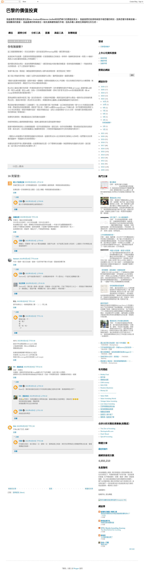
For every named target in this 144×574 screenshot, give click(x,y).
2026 (103, 86)
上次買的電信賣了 (106, 537)
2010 (103, 167)
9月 (104, 108)
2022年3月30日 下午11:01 (33, 367)
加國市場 (103, 63)
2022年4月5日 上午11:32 (34, 410)
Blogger (76, 568)
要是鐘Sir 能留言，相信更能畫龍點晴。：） (115, 361)
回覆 (14, 193)
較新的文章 (12, 489)
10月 (105, 104)
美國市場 (103, 61)
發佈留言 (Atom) (19, 492)
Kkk (14, 426)
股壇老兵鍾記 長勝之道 (109, 512)
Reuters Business (106, 388)
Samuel (16, 259)
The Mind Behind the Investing (111, 530)
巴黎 (20, 201)
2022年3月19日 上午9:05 (34, 273)
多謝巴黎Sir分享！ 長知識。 (110, 356)
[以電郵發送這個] (14, 166)
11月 (104, 101)
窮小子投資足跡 (18, 182)
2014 (103, 155)
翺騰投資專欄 (105, 412)
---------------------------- (108, 393)
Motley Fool (104, 374)
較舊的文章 (89, 489)
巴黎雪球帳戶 (105, 46)
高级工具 (58, 33)
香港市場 (103, 58)
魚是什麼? (104, 544)
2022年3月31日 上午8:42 (38, 396)
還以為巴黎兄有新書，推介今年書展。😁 (114, 343)
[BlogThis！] (16, 166)
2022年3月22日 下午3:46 (26, 341)
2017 (103, 145)
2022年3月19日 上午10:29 (35, 283)
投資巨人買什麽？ (106, 414)
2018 (103, 142)
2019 (103, 139)
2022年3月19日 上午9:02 (34, 241)
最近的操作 (104, 303)
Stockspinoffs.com (106, 431)
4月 (104, 117)
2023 (103, 96)
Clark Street (104, 434)
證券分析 (22, 33)
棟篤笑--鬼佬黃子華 (107, 417)
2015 (103, 151)
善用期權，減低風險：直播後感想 (113, 270)
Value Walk (104, 396)
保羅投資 (16, 217)
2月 (104, 126)
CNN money (104, 382)
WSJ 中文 (103, 385)
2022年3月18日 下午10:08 (28, 259)
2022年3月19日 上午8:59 (34, 201)
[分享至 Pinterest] (22, 166)
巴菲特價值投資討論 (107, 406)
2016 (103, 148)
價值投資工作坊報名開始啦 (119, 321)
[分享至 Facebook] (20, 166)
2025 (103, 90)
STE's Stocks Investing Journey (113, 528)
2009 (103, 170)
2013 (103, 158)
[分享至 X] (18, 166)
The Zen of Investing (107, 428)
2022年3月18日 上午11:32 (34, 182)
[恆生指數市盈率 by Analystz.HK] (112, 500)
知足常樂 (22, 283)
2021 (103, 133)
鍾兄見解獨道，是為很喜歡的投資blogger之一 (116, 352)
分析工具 (35, 33)
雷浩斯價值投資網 (106, 409)
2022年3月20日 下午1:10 (26, 301)
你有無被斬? (106, 122)
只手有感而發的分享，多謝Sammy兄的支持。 (116, 347)
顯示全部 (131, 549)
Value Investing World (108, 398)
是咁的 (103, 535)
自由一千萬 (105, 542)
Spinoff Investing (106, 437)
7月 (104, 111)
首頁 (50, 489)
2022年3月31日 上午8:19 (34, 386)
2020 (103, 136)
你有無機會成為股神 (117, 286)
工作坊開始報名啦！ (107, 235)
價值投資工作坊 (115, 198)
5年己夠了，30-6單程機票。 (120, 217)
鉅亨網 (102, 377)
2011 (103, 164)
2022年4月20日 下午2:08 (34, 441)
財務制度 (72, 33)
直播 (47, 33)
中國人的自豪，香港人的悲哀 (120, 250)
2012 (103, 161)
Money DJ (104, 390)
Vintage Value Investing (108, 401)
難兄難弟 (113, 182)
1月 (104, 129)
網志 (10, 33)
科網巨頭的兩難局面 (107, 522)
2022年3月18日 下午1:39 (29, 217)
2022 (103, 99)
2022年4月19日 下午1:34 (26, 426)
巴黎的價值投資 (22, 10)
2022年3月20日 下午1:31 (34, 316)
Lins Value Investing (107, 404)
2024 (103, 93)
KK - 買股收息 (18, 367)
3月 (104, 120)
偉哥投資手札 (105, 521)
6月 (104, 114)
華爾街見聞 (104, 380)
